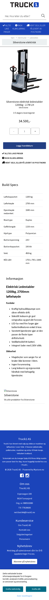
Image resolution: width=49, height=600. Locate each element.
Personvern (24, 539)
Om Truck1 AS (24, 525)
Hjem (13, 38)
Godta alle (36, 589)
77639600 (26, 507)
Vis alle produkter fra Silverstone (19, 399)
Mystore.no (39, 469)
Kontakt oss (24, 529)
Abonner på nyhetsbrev (24, 561)
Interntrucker (22, 38)
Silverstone (23, 107)
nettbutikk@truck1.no (24, 512)
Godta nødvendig (13, 589)
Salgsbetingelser (25, 534)
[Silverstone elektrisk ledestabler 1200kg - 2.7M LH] (24, 71)
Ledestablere (34, 38)
